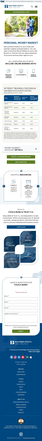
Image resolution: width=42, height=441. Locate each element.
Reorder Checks (21, 384)
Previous (4, 186)
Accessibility (21, 394)
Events (21, 386)
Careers (21, 409)
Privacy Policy (21, 371)
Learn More (21, 227)
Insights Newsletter (21, 392)
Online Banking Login (21, 12)
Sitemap (21, 381)
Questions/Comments (11, 313)
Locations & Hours (21, 407)
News (20, 389)
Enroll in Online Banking (21, 157)
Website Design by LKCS (29, 437)
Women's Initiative (21, 404)
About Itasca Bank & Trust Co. (21, 402)
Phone (6, 307)
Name (6, 296)
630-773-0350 (34, 351)
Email (6, 302)
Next (38, 186)
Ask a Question (21, 162)
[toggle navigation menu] (35, 6)
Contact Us (21, 412)
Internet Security (21, 374)
